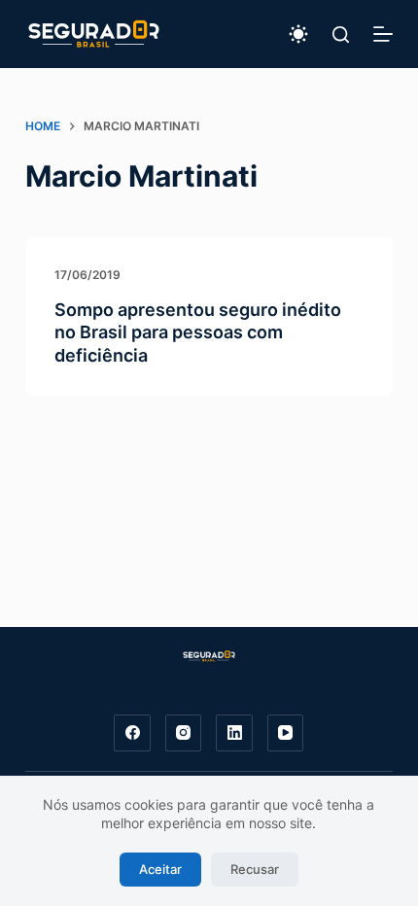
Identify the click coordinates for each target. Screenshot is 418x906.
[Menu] (383, 34)
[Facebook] (132, 732)
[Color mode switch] (298, 34)
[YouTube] (285, 732)
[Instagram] (183, 732)
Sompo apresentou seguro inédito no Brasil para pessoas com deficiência (197, 332)
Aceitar (160, 869)
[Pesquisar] (340, 34)
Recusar (254, 869)
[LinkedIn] (234, 732)
